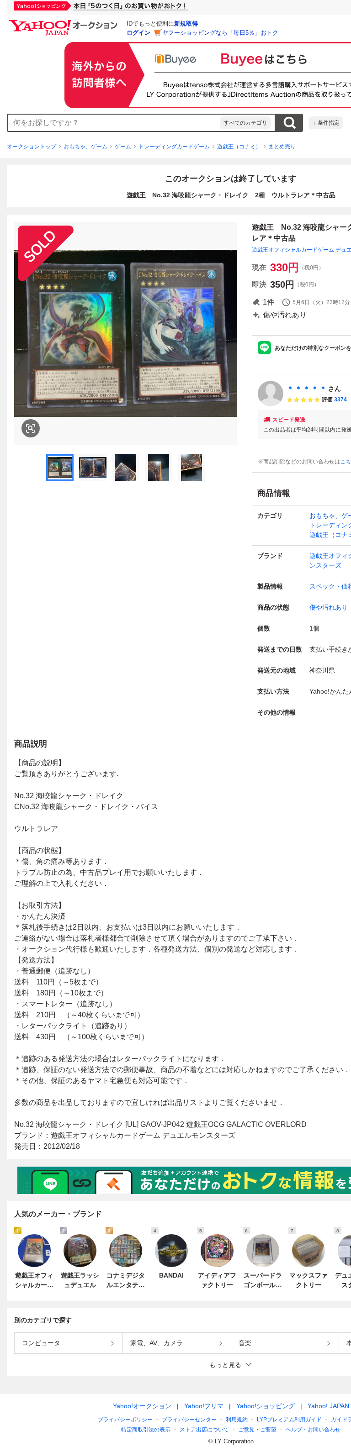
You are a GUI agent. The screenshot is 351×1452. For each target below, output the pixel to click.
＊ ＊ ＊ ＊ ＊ (306, 388)
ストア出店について (204, 1429)
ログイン (138, 32)
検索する (289, 123)
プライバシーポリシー (125, 1419)
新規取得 (186, 23)
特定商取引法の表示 (145, 1429)
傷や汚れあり (328, 607)
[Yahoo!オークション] (64, 22)
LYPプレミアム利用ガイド (289, 1419)
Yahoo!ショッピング (265, 1406)
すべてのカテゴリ (245, 123)
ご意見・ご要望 (257, 1429)
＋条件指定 (326, 123)
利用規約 (237, 1419)
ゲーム (123, 146)
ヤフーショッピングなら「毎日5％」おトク (220, 32)
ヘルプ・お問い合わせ (313, 1429)
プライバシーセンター (189, 1419)
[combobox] (113, 123)
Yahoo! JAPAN (328, 1406)
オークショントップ (31, 146)
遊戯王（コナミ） (239, 146)
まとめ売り (282, 146)
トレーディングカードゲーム (174, 146)
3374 (340, 399)
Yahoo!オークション (142, 1406)
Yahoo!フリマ (203, 1406)
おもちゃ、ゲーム (85, 146)
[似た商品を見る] (30, 428)
